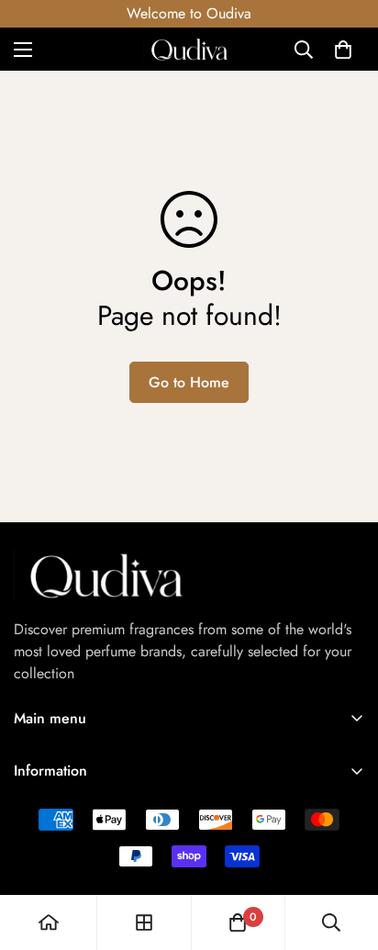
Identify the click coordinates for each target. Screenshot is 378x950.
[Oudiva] (189, 49)
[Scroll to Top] (345, 852)
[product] (49, 922)
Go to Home (189, 382)
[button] (343, 49)
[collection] (144, 922)
